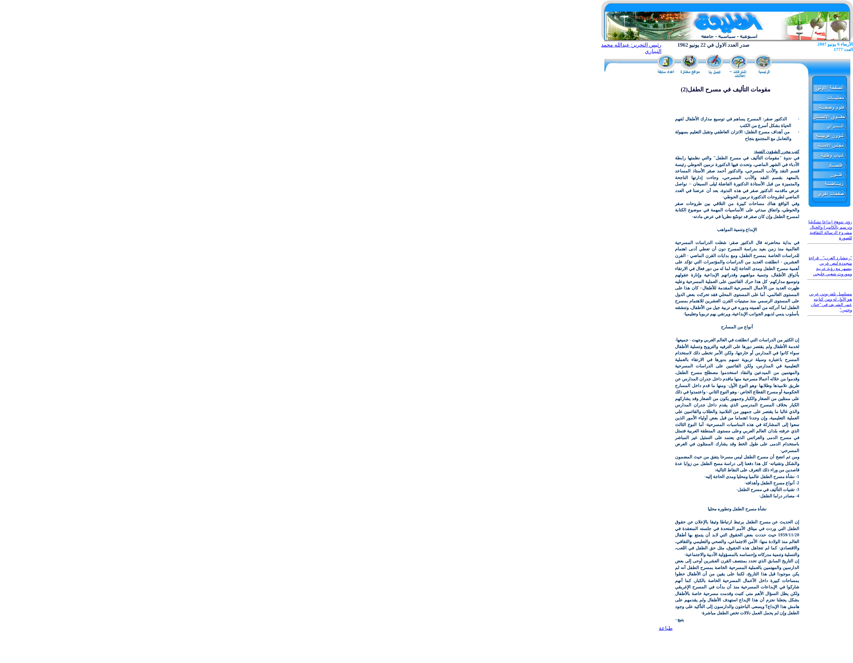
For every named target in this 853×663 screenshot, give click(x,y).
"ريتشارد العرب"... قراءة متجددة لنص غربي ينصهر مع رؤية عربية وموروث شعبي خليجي (830, 265)
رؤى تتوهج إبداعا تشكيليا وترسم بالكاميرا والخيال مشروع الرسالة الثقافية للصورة (830, 229)
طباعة (666, 628)
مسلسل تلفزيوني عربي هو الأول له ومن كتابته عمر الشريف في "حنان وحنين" (830, 301)
